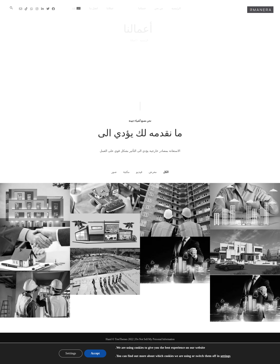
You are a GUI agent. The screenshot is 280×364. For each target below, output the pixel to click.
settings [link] (225, 356)
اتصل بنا (93, 8)
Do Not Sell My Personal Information (155, 339)
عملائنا (110, 8)
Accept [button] (95, 353)
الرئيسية (176, 8)
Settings (70, 353)
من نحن (158, 8)
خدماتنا (142, 8)
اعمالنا (126, 8)
